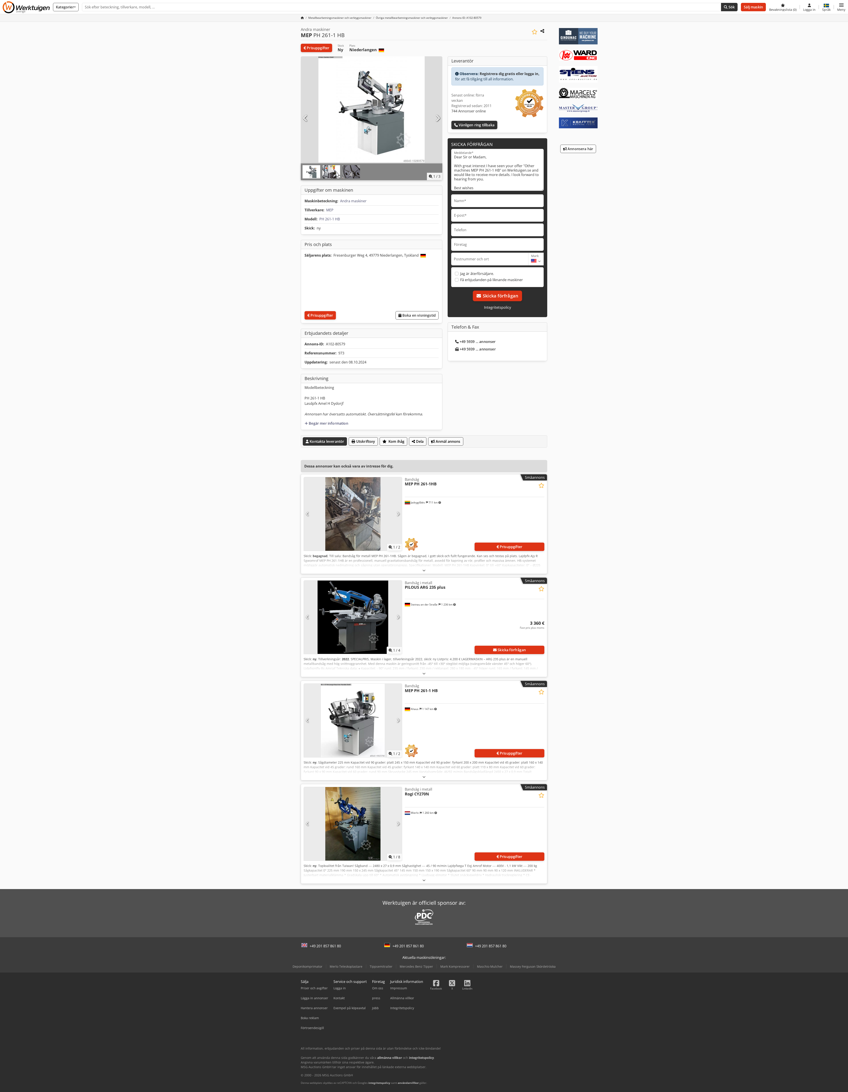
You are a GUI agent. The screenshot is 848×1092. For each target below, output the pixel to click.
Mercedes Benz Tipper (416, 966)
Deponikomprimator (307, 966)
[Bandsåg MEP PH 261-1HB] (353, 514)
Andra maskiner (353, 201)
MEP (329, 210)
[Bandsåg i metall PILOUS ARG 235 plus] (353, 617)
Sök (731, 7)
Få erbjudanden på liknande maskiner (491, 279)
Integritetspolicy (497, 307)
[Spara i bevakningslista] (535, 32)
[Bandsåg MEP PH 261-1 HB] (353, 720)
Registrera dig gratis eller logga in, (509, 73)
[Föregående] (305, 118)
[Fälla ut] (424, 570)
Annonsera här (580, 148)
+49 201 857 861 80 (325, 946)
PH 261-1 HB (329, 219)
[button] (841, 7)
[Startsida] (302, 18)
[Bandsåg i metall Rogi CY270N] (353, 824)
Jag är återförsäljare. (477, 273)
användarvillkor (408, 1083)
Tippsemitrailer (381, 966)
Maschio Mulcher (490, 966)
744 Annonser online (468, 111)
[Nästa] (437, 118)
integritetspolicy (379, 1083)
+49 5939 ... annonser (478, 341)
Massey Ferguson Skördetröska (533, 966)
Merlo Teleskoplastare (346, 966)
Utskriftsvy (365, 441)
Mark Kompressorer (455, 966)
